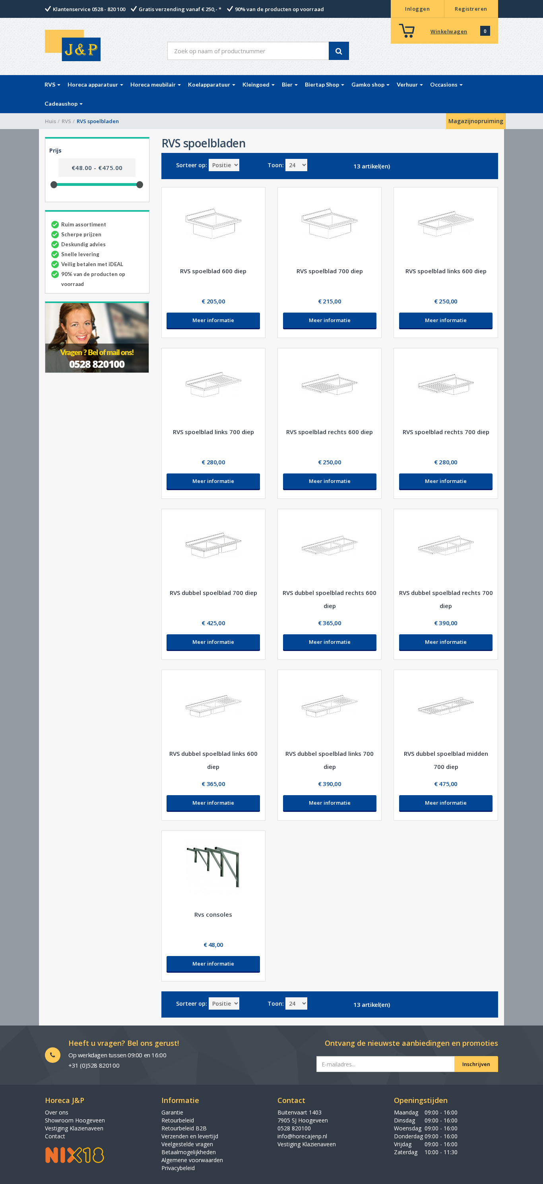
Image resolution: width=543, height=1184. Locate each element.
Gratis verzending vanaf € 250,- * (180, 9)
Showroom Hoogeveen (75, 1120)
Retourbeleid (177, 1120)
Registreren (471, 8)
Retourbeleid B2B (184, 1128)
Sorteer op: (191, 165)
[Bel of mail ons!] (97, 337)
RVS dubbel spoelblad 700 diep (213, 593)
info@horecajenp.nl (302, 1136)
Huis (50, 121)
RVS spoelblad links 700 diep (213, 432)
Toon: (276, 165)
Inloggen (417, 8)
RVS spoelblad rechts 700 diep (446, 432)
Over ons (56, 1112)
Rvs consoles (213, 914)
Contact (55, 1136)
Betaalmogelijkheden (188, 1152)
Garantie (172, 1112)
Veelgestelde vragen (187, 1144)
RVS (66, 121)
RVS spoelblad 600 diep (213, 271)
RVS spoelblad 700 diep (330, 271)
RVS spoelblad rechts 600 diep (329, 432)
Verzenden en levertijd (189, 1136)
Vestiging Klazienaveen (74, 1128)
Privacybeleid (178, 1168)
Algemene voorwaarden (192, 1160)
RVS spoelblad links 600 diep (446, 271)
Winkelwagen (449, 31)
